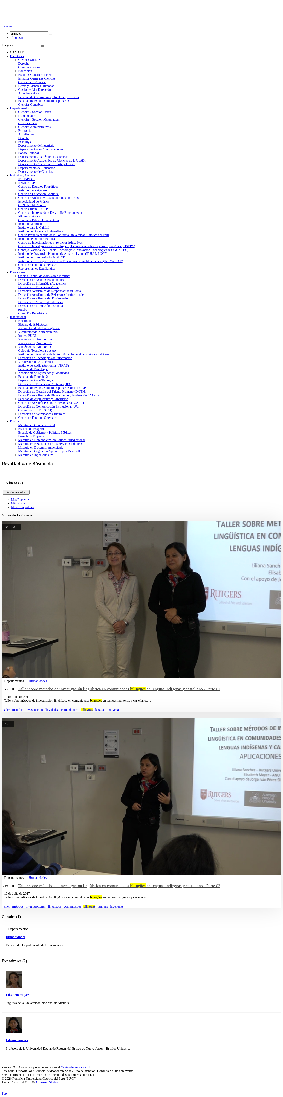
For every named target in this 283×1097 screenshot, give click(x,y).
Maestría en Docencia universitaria (40, 447)
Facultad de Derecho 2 (33, 376)
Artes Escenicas (28, 93)
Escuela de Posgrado (31, 429)
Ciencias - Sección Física (34, 112)
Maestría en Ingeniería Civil (36, 455)
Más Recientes (20, 499)
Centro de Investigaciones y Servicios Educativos (50, 242)
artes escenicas (27, 123)
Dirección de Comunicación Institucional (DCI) (49, 406)
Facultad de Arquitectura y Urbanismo (43, 399)
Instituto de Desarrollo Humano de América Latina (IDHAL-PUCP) (62, 253)
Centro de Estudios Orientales (37, 265)
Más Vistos (18, 503)
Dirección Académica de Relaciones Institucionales (51, 294)
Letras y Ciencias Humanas (36, 86)
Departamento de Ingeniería (36, 145)
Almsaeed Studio (46, 1082)
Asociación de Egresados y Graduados (43, 373)
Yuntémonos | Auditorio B (35, 343)
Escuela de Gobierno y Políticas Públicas (45, 432)
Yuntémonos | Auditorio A (35, 339)
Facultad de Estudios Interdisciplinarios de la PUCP (52, 388)
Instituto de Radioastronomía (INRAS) (43, 365)
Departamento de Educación (36, 168)
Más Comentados (16, 492)
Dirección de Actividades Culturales (41, 414)
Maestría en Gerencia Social (36, 425)
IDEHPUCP (26, 183)
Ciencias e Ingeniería (32, 82)
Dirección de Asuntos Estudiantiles (41, 279)
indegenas (116, 906)
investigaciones (36, 906)
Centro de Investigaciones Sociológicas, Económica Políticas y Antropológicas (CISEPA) (76, 246)
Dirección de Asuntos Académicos (40, 302)
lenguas (100, 709)
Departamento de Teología (35, 380)
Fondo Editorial (28, 153)
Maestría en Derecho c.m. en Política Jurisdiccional (51, 440)
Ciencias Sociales (29, 60)
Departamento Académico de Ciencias (43, 156)
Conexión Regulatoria (32, 313)
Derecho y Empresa (31, 436)
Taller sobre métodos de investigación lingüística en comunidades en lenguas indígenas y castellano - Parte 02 (119, 885)
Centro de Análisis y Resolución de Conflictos (48, 197)
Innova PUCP (27, 335)
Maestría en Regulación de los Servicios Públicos (50, 443)
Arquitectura (26, 134)
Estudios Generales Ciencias (36, 78)
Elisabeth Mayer (17, 995)
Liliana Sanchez (17, 1040)
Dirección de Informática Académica (42, 283)
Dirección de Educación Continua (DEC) (45, 384)
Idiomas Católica (29, 216)
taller (6, 709)
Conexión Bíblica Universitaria (38, 220)
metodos (17, 709)
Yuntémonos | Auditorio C (35, 347)
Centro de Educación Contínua (38, 194)
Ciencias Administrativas (34, 127)
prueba (22, 309)
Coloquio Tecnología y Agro (37, 350)
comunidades (69, 709)
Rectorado (25, 320)
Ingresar (16, 37)
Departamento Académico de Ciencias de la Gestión (52, 160)
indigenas (114, 709)
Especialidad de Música (33, 201)
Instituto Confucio (30, 224)
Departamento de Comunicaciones (40, 149)
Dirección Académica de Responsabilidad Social (50, 291)
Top (4, 1093)
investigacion (34, 709)
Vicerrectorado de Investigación (39, 328)
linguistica (52, 709)
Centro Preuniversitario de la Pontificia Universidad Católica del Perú (63, 235)
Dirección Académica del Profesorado (43, 298)
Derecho (23, 63)
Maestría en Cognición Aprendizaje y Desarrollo (49, 451)
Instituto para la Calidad (33, 227)
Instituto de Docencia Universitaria (41, 231)
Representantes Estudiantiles (36, 268)
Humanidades (27, 115)
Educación (25, 71)
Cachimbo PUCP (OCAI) (35, 410)
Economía (24, 130)
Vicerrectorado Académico (35, 361)
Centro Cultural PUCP (33, 209)
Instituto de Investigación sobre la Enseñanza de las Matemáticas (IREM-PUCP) (70, 261)
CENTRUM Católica (32, 205)
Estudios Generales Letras (35, 74)
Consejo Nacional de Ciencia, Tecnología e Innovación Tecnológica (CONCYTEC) (73, 250)
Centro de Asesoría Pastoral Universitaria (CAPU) (51, 402)
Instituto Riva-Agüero (32, 190)
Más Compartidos (22, 507)
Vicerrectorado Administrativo (38, 332)
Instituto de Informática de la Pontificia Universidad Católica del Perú (63, 354)
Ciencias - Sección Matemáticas (39, 119)
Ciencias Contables (30, 104)
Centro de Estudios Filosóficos (38, 186)
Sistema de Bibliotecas (33, 324)
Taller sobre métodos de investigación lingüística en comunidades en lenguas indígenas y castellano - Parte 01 (119, 689)
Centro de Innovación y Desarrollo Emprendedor (50, 212)
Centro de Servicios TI (75, 1067)
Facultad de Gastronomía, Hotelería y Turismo (48, 97)
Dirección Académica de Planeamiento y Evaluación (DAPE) (58, 395)
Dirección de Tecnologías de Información (45, 358)
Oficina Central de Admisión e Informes (44, 276)
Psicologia (25, 142)
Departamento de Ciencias (35, 171)
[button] (7, 26)
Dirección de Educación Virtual (38, 287)
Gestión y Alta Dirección (34, 89)
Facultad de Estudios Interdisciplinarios (43, 101)
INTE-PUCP (26, 179)
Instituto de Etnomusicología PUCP (41, 257)
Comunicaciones (29, 67)
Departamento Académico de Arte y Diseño (46, 164)
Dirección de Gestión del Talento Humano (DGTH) (52, 391)
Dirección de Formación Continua (40, 306)
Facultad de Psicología (33, 369)
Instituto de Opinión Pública (36, 238)
